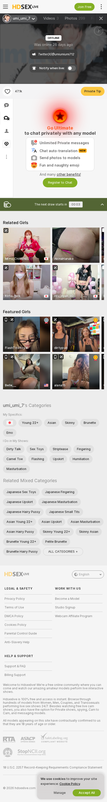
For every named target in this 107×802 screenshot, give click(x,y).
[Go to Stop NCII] (32, 752)
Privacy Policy (14, 599)
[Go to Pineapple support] (8, 752)
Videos (51, 18)
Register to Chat (60, 182)
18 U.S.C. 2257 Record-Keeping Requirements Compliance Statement (52, 767)
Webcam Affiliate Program (73, 616)
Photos (75, 18)
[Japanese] (9, 423)
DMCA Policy (13, 616)
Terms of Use (14, 607)
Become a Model (67, 599)
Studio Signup (65, 607)
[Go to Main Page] (32, 6)
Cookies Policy (15, 625)
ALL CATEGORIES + (63, 551)
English (84, 574)
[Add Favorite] (7, 91)
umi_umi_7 (13, 405)
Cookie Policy (69, 784)
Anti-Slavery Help (17, 642)
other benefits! (69, 174)
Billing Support (15, 675)
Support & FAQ (15, 666)
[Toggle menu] (5, 6)
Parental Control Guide (20, 633)
